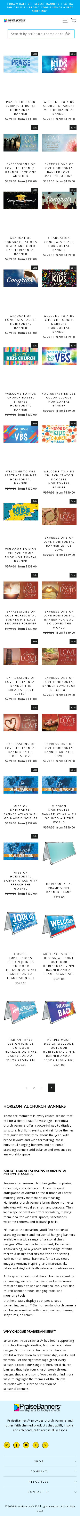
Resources (39, 1481)
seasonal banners (16, 1389)
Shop (39, 1461)
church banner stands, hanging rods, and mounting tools (32, 1293)
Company (39, 1471)
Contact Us (39, 1491)
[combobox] (41, 34)
